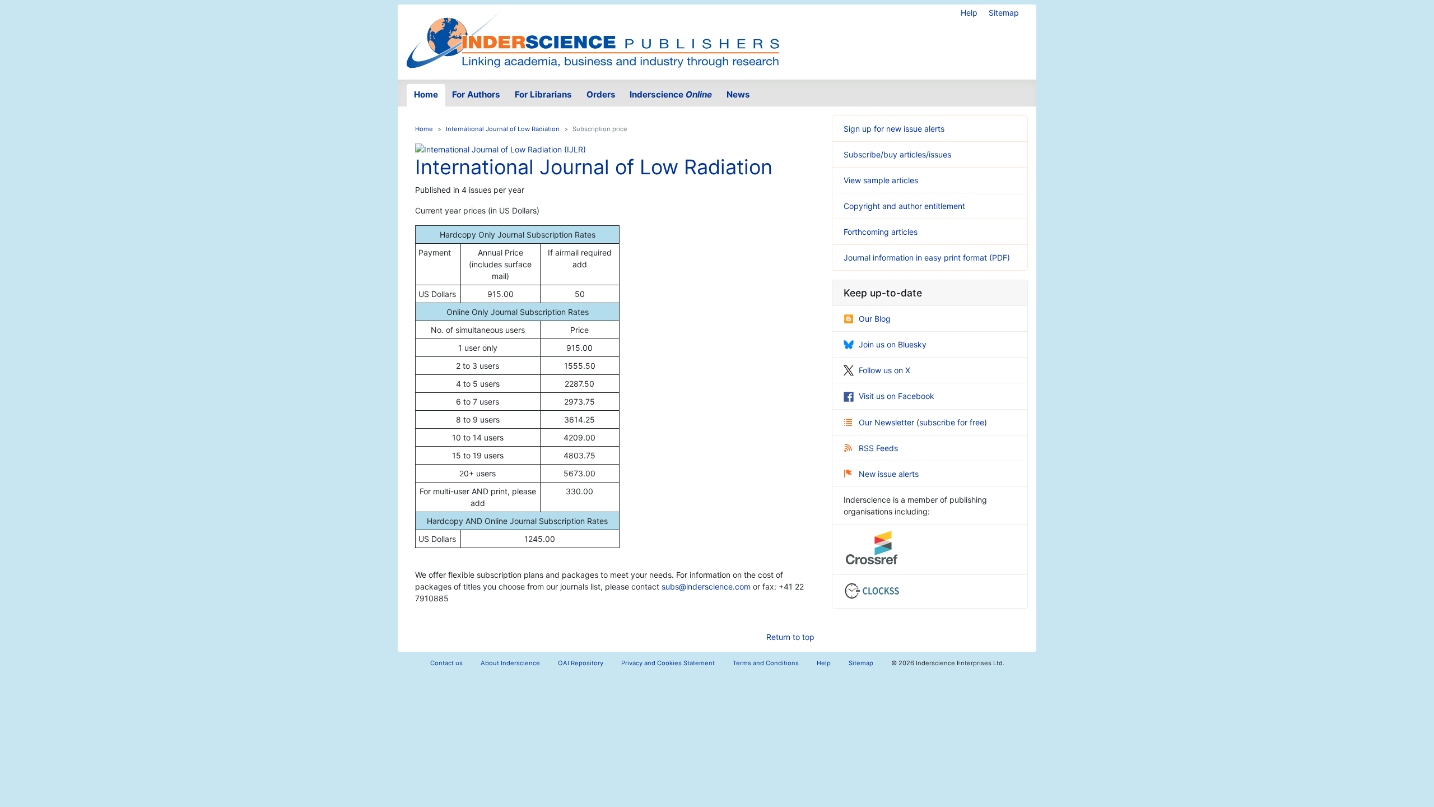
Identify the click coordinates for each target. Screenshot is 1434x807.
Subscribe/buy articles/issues (897, 154)
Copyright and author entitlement (904, 206)
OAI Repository (580, 663)
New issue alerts (889, 474)
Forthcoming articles (881, 231)
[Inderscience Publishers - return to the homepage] (592, 37)
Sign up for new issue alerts (894, 128)
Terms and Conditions (766, 663)
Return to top (790, 637)
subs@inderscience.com (706, 586)
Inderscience (671, 94)
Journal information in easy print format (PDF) (927, 257)
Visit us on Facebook (896, 396)
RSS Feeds (878, 448)
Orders (601, 94)
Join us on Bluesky (892, 344)
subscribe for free (951, 422)
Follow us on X (884, 370)
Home (426, 94)
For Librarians (543, 94)
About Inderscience (510, 663)
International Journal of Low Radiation (503, 129)
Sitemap (1004, 12)
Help (969, 12)
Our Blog (875, 318)
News (738, 94)
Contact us (446, 663)
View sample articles (881, 180)
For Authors (476, 94)
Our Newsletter (887, 422)
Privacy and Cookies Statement (668, 663)
